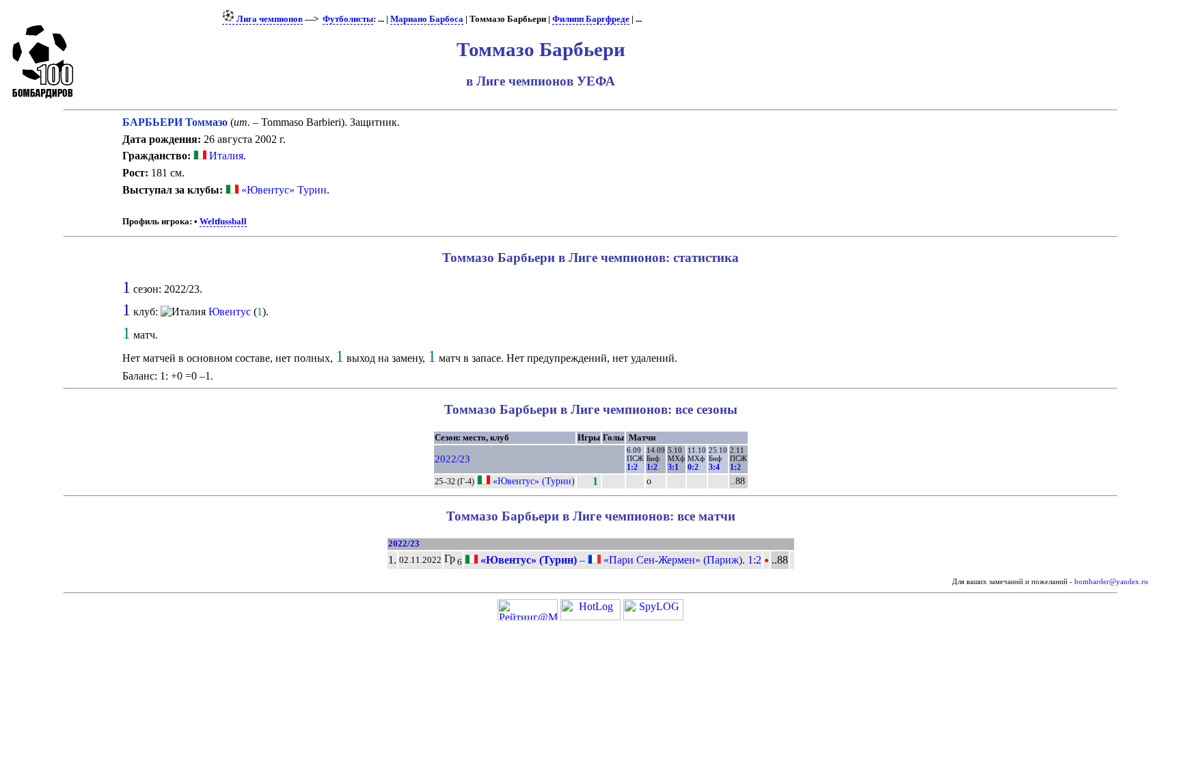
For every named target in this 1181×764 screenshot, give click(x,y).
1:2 (632, 467)
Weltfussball (223, 221)
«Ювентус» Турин (284, 190)
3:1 (673, 467)
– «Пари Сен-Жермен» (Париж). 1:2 (619, 560)
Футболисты (348, 19)
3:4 (714, 467)
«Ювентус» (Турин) (534, 480)
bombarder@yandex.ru (1111, 581)
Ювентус (229, 311)
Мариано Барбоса (426, 19)
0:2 (693, 467)
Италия (224, 155)
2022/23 (452, 458)
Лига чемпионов (268, 19)
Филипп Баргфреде (590, 19)
